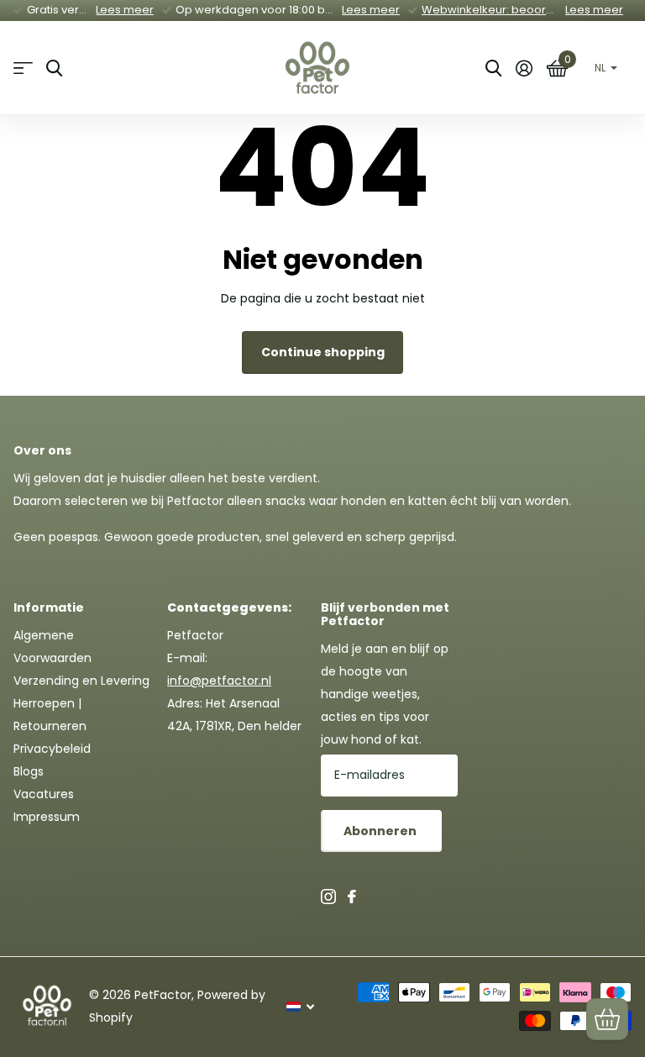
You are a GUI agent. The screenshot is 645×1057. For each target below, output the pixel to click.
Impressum (46, 816)
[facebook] (352, 896)
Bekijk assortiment (23, 68)
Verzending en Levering (81, 680)
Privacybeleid (52, 748)
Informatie (48, 607)
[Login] (523, 68)
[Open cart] (607, 1019)
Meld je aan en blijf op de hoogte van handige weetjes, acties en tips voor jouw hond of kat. (384, 694)
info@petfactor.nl (219, 680)
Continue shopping (323, 352)
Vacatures (43, 794)
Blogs (28, 771)
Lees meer (125, 10)
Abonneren (381, 831)
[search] (54, 68)
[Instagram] (328, 896)
